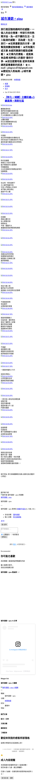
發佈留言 (4, 537)
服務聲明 (21, 751)
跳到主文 (4, 24)
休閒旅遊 (17, 80)
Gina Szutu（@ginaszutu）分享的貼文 (18, 671)
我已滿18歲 (5, 778)
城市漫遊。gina (12, 18)
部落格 (7, 86)
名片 (6, 88)
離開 (11, 778)
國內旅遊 (16, 514)
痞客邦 (19, 509)
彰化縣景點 (17, 517)
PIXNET (9, 749)
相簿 (6, 84)
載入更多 (4, 524)
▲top (2, 520)
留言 (24, 509)
